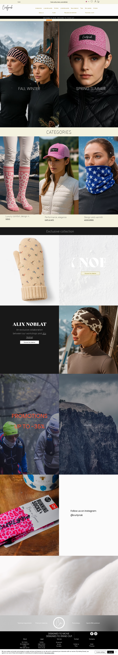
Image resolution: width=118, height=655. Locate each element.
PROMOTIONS (30, 416)
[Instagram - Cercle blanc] (95, 633)
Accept (110, 652)
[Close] (116, 652)
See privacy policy (49, 653)
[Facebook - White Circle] (91, 633)
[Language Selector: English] (87, 1)
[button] (98, 2)
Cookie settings (100, 652)
